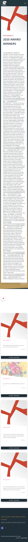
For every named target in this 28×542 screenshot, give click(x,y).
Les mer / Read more (14, 357)
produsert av (21, 538)
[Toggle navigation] (25, 3)
